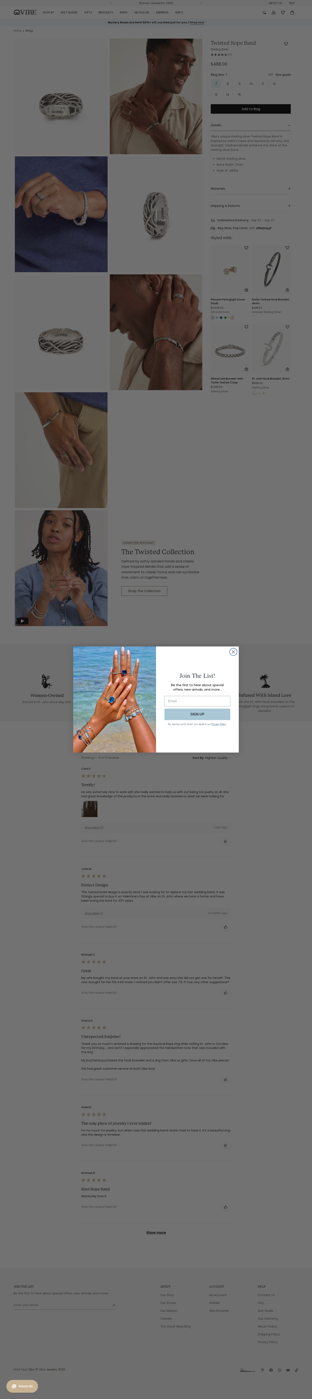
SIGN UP (197, 714)
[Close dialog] (233, 652)
